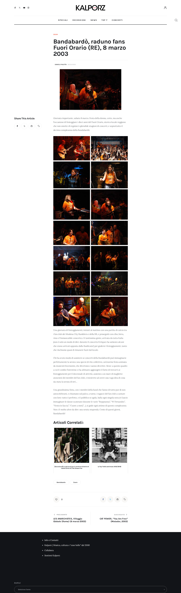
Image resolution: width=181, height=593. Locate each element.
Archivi (17, 583)
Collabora (49, 550)
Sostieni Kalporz (52, 555)
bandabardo (61, 482)
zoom (75, 482)
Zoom (55, 34)
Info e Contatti (51, 540)
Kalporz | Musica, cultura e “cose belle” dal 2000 (67, 545)
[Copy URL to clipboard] (39, 126)
